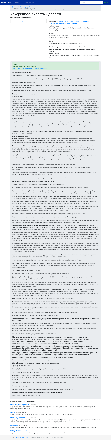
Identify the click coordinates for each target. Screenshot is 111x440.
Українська (17, 2)
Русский (25, 2)
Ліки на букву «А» (25, 7)
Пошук (106, 2)
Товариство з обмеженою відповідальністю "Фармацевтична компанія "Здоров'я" (70, 22)
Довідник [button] (32, 2)
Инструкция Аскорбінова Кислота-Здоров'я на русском (31, 68)
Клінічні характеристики (20, 21)
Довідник (15, 7)
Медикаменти (6, 2)
